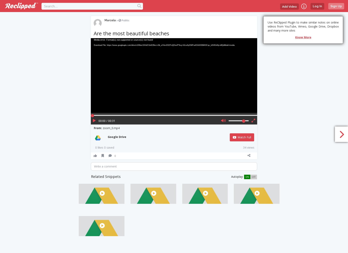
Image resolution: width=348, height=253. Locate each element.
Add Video (289, 6)
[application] (174, 75)
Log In (317, 6)
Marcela (110, 20)
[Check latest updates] (304, 6)
